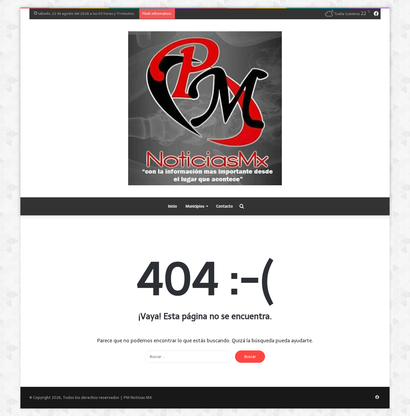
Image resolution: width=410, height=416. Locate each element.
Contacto (224, 206)
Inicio (172, 206)
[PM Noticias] (205, 108)
